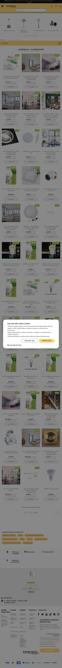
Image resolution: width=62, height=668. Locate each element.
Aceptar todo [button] (46, 340)
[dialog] (31, 334)
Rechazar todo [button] (30, 340)
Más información (45, 336)
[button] (14, 345)
